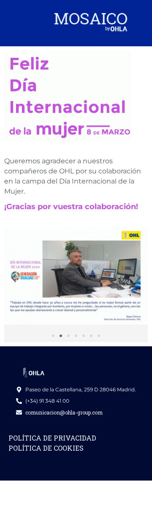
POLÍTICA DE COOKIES (46, 448)
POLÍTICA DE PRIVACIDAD (52, 437)
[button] (13, 278)
